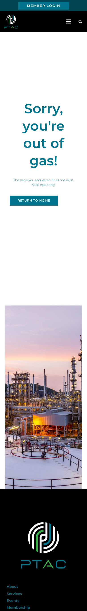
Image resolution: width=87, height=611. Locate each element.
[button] (43, 6)
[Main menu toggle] (68, 21)
